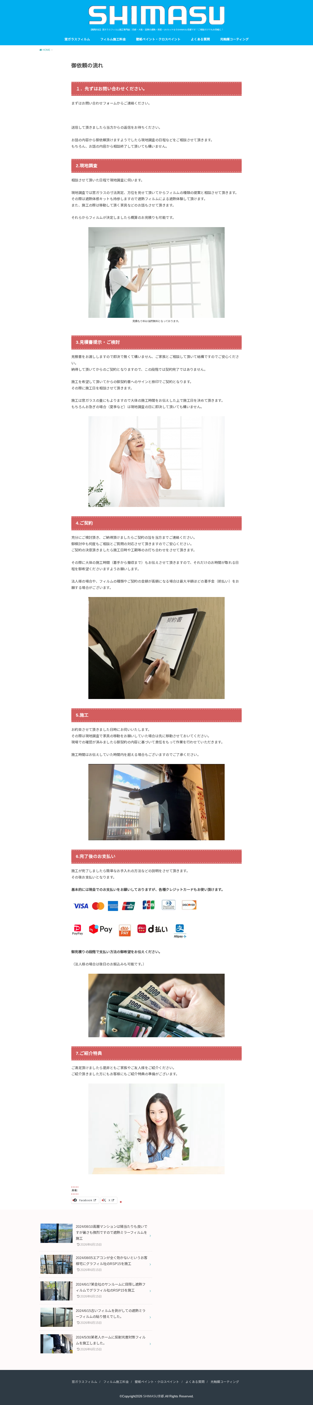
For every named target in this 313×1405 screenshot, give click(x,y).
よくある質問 (200, 39)
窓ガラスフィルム (77, 39)
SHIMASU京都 (153, 1396)
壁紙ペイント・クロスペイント (158, 39)
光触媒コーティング (234, 39)
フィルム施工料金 (113, 39)
